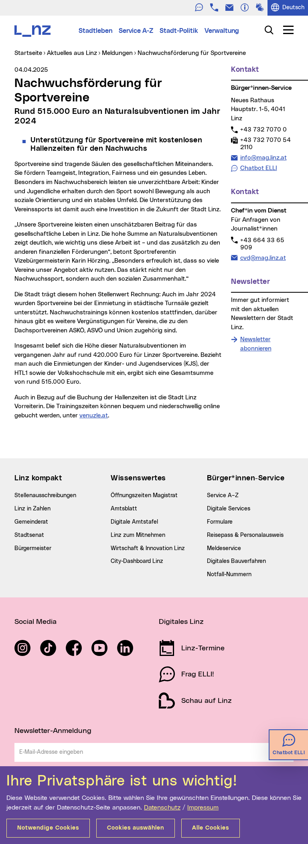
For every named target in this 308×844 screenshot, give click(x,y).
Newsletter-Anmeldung (52, 731)
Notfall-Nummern (229, 574)
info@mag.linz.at (263, 157)
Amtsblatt (124, 509)
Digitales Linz (181, 621)
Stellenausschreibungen (45, 495)
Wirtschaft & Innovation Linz (148, 548)
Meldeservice (224, 548)
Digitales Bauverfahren (236, 561)
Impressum (203, 807)
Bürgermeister (32, 548)
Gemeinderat (31, 522)
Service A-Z (136, 31)
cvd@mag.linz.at (263, 258)
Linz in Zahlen (32, 509)
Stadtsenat (29, 535)
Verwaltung (222, 31)
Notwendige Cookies (48, 828)
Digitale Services (228, 509)
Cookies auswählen (135, 828)
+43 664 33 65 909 (262, 244)
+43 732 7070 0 (263, 129)
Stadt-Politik (179, 31)
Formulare (220, 522)
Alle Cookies (210, 828)
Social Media (35, 621)
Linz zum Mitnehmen (138, 535)
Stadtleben (95, 31)
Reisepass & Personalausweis (245, 535)
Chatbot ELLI (258, 168)
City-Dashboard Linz (137, 561)
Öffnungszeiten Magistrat (144, 495)
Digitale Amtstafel (134, 522)
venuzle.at (93, 416)
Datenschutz (162, 807)
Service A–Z (223, 495)
